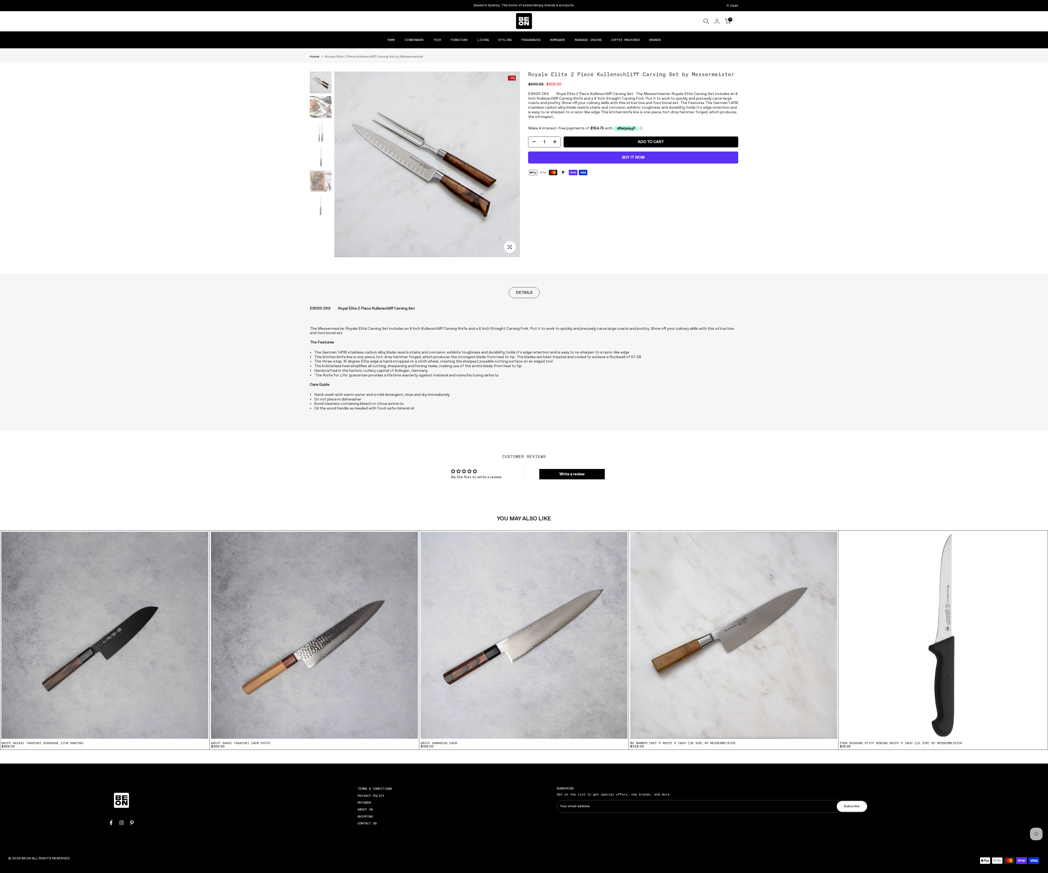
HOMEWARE (557, 40)
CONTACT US (367, 823)
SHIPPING (365, 816)
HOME (391, 40)
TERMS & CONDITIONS (375, 788)
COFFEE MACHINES (625, 40)
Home (314, 56)
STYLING (505, 40)
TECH (437, 40)
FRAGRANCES (530, 40)
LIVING (483, 40)
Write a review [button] (572, 474)
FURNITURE (459, 40)
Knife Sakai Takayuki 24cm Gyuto (240, 743)
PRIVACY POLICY (371, 796)
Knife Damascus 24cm (439, 743)
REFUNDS (364, 802)
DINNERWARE (414, 40)
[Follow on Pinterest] (131, 822)
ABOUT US (365, 809)
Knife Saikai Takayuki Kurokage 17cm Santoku (42, 743)
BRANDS (655, 40)
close (316, 5)
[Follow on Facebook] (111, 822)
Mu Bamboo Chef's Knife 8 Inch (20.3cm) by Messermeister (682, 743)
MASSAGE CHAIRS (588, 40)
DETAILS (524, 292)
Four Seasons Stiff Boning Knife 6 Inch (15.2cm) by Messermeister (901, 743)
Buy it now (633, 157)
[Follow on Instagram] (121, 822)
